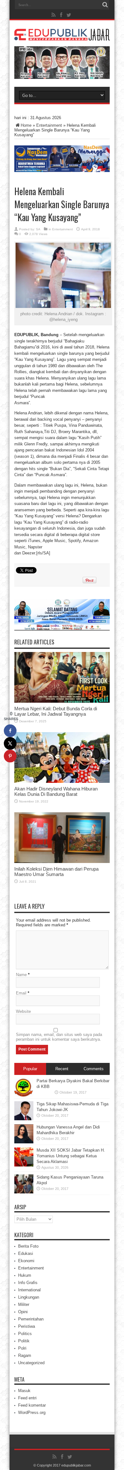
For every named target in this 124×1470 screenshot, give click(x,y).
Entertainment (49, 125)
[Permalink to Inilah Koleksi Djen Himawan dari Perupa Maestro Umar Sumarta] (62, 861)
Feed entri (27, 1398)
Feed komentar (32, 1405)
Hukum (24, 1275)
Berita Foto (28, 1246)
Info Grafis (28, 1282)
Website (23, 1011)
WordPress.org (31, 1412)
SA (38, 229)
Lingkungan (28, 1297)
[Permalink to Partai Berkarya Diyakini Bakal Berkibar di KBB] (23, 1095)
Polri (22, 1348)
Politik (24, 1341)
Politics (25, 1333)
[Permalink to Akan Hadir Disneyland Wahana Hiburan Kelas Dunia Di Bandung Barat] (62, 781)
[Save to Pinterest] (10, 756)
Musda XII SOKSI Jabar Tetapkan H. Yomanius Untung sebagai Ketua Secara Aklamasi (71, 1156)
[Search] (105, 5)
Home (26, 125)
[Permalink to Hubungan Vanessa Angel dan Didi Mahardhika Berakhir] (23, 1142)
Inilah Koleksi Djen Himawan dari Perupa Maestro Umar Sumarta (56, 871)
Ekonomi (26, 1260)
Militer (23, 1304)
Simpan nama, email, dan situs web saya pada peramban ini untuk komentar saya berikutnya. (59, 1037)
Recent (61, 1068)
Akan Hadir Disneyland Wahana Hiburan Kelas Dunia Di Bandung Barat (56, 791)
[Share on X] (10, 743)
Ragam (24, 1355)
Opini (23, 1311)
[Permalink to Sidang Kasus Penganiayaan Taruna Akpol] (23, 1192)
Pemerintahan (31, 1319)
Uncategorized (31, 1362)
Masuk (24, 1390)
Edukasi (25, 1253)
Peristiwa (26, 1326)
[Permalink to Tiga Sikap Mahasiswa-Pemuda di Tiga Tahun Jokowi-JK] (23, 1118)
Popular (30, 1068)
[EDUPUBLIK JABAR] (62, 35)
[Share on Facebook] (10, 730)
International (29, 1290)
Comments (94, 1068)
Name (21, 974)
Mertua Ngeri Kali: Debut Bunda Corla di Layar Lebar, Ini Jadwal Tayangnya (55, 711)
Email (21, 993)
